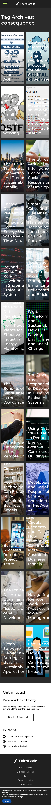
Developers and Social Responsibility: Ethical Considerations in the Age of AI (38, 496)
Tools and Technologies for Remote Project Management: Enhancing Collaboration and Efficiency (38, 278)
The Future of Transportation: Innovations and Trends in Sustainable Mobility (13, 175)
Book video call (18, 717)
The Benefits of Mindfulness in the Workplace (13, 393)
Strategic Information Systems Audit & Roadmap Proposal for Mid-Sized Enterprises (38, 60)
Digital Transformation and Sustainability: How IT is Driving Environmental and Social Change (38, 330)
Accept (7, 801)
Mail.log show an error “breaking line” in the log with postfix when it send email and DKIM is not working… (12, 110)
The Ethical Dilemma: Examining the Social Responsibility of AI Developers (13, 604)
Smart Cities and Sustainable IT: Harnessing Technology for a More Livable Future (38, 222)
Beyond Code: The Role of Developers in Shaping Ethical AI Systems (13, 281)
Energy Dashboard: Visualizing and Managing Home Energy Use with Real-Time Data (13, 222)
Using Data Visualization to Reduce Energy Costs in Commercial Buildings (38, 442)
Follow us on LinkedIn (17, 741)
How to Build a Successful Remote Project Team (13, 552)
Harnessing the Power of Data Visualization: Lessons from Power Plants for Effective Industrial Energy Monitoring (13, 326)
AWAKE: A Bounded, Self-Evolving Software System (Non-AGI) (12, 60)
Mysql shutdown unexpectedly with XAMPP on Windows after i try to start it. (38, 119)
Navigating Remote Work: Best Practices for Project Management (38, 606)
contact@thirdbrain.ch (18, 746)
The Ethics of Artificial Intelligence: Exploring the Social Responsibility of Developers (38, 173)
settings (20, 797)
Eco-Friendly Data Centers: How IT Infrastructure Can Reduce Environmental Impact (38, 658)
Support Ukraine (25, 780)
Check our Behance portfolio (21, 736)
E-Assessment (25, 768)
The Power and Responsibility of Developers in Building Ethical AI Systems (38, 388)
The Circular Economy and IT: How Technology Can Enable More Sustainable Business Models (13, 487)
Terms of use (26, 784)
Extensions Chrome (25, 772)
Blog (25, 776)
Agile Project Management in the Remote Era (13, 449)
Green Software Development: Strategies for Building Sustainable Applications (13, 658)
